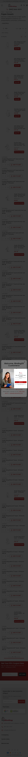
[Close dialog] (26, 369)
